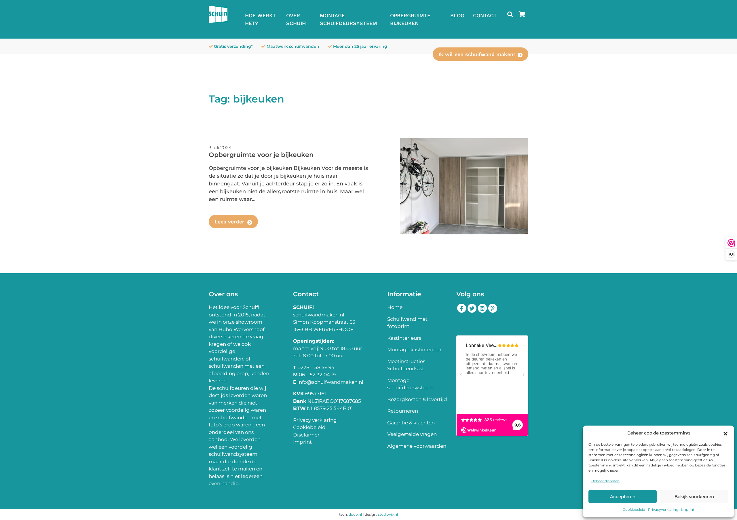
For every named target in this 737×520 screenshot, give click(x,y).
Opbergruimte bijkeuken (410, 19)
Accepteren (622, 496)
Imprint (687, 509)
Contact (485, 15)
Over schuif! (296, 19)
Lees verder (229, 222)
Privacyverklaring (663, 509)
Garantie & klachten (411, 423)
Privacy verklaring (315, 420)
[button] (725, 433)
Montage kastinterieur (414, 349)
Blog (457, 15)
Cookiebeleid (634, 509)
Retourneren (402, 411)
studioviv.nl (388, 514)
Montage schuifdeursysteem (348, 19)
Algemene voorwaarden (416, 446)
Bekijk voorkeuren (694, 496)
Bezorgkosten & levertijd (417, 399)
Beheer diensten (605, 481)
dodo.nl (355, 514)
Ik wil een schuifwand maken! (476, 54)
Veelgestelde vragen (412, 434)
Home (394, 307)
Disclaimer (306, 435)
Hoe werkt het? (260, 19)
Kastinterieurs (404, 338)
